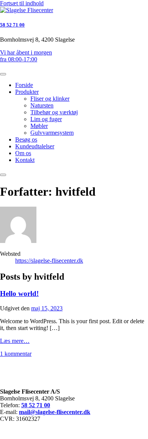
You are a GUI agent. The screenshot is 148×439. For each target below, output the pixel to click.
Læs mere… (15, 341)
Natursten (42, 105)
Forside (24, 85)
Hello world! (19, 293)
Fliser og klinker (49, 98)
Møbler (39, 126)
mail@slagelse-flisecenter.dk (54, 412)
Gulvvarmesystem (52, 132)
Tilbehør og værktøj (54, 112)
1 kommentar (15, 353)
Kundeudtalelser (34, 146)
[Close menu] (3, 74)
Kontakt (25, 160)
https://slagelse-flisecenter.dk (49, 260)
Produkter (27, 92)
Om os (23, 153)
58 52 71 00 (12, 25)
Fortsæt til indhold (22, 3)
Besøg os (26, 139)
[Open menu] (3, 175)
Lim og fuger (46, 119)
